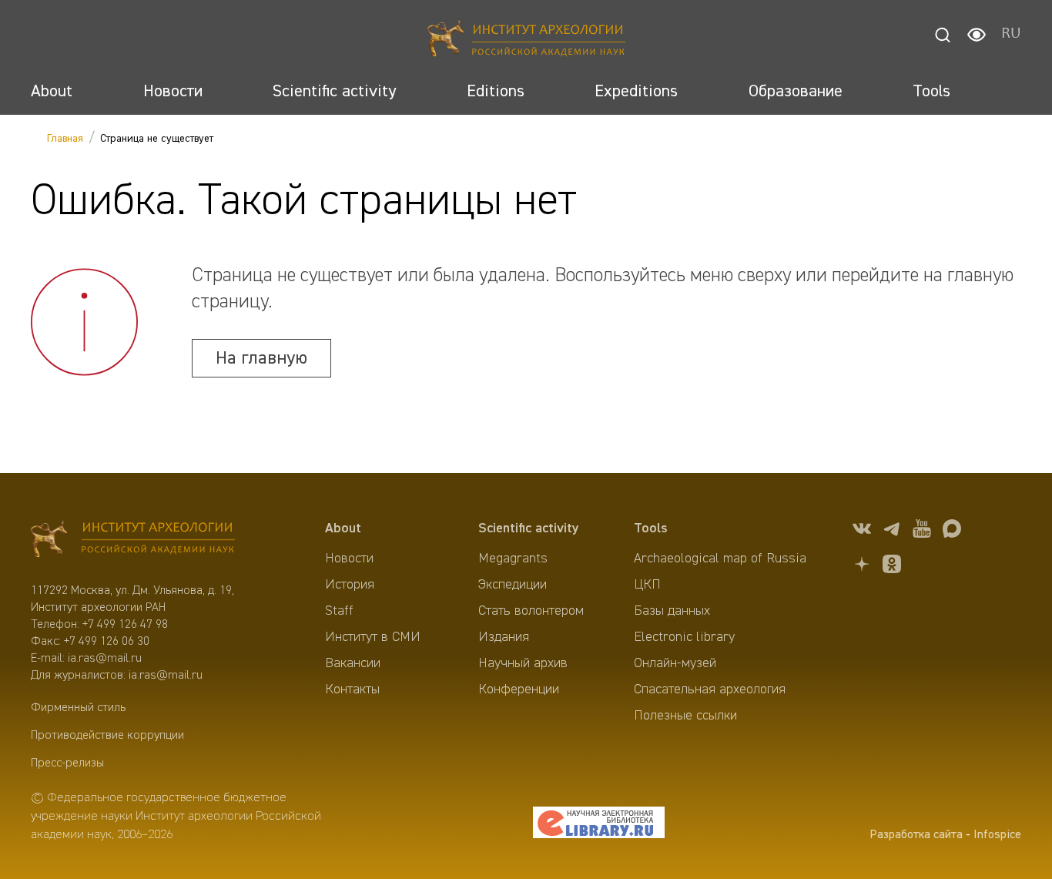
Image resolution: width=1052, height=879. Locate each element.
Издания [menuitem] (503, 637)
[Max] (952, 531)
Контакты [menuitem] (352, 689)
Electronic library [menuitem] (684, 637)
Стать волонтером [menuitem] (531, 611)
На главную (261, 358)
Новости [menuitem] (349, 558)
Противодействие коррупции (107, 736)
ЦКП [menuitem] (647, 585)
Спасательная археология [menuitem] (710, 689)
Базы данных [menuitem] (672, 611)
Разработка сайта (916, 835)
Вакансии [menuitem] (352, 663)
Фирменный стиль (78, 708)
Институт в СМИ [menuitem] (372, 637)
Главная (65, 138)
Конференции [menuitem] (518, 689)
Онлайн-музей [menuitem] (675, 663)
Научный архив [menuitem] (523, 663)
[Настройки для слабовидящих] (976, 34)
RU (1011, 34)
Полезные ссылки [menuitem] (685, 716)
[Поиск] (942, 34)
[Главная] (526, 40)
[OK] (892, 567)
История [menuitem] (349, 585)
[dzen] (862, 567)
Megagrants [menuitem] (513, 558)
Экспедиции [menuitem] (512, 585)
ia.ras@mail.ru (105, 659)
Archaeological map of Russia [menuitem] (720, 558)
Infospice (997, 835)
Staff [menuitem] (339, 611)
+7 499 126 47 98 (125, 625)
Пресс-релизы (67, 763)
